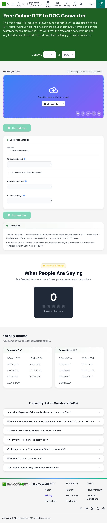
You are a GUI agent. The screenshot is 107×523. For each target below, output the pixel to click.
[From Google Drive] (93, 113)
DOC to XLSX (65, 383)
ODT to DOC (13, 364)
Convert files (19, 128)
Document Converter (34, 4)
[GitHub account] (97, 508)
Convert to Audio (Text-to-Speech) (27, 172)
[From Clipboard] (99, 113)
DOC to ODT (65, 364)
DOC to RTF (64, 376)
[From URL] (83, 113)
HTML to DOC (36, 358)
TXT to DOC (35, 376)
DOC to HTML (88, 358)
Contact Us (50, 501)
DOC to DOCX (65, 358)
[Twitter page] (92, 508)
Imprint (69, 489)
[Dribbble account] (103, 508)
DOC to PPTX (88, 370)
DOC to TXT (87, 376)
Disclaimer (71, 501)
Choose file (52, 104)
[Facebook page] (81, 508)
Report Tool (72, 495)
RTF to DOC (12, 376)
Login (91, 4)
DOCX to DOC (13, 358)
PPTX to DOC (36, 370)
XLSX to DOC (13, 383)
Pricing (48, 495)
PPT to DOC (13, 370)
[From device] (78, 113)
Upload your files (11, 71)
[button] (18, 4)
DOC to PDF (87, 364)
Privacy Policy (94, 489)
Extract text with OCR (21, 150)
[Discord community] (86, 508)
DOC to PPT (64, 370)
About (48, 489)
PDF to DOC (35, 364)
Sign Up (101, 4)
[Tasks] (81, 4)
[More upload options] (62, 103)
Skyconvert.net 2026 (23, 518)
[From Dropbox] (88, 113)
